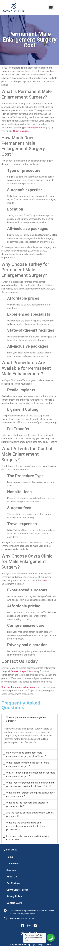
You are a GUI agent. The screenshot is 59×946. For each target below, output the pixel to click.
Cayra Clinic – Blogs (17, 890)
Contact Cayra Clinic (22, 671)
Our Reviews (13, 883)
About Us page (21, 131)
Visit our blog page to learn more (19, 687)
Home (9, 857)
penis (44, 580)
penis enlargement (32, 127)
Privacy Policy (14, 896)
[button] (51, 7)
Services (11, 870)
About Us (11, 876)
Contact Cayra (14, 903)
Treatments (12, 863)
